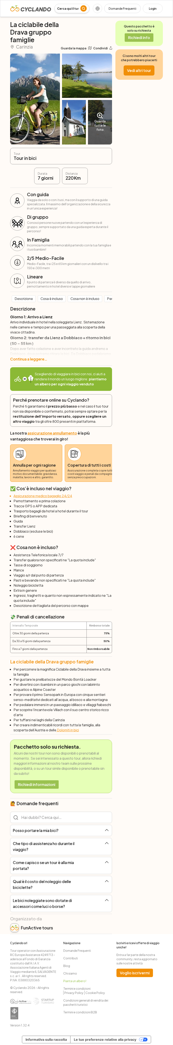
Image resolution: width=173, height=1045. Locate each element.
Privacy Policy (74, 993)
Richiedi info (139, 37)
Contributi (70, 958)
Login (153, 8)
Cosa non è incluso (84, 298)
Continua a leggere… (28, 358)
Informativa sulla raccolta (46, 1039)
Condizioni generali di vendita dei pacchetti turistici (85, 1002)
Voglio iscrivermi (135, 972)
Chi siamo (70, 973)
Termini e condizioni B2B (80, 1012)
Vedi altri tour (139, 70)
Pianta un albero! (74, 981)
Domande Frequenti (122, 8)
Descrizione (24, 298)
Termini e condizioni (77, 988)
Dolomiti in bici (67, 730)
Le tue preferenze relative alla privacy (105, 1039)
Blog (66, 966)
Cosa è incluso (52, 298)
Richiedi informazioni (36, 784)
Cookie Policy (95, 993)
